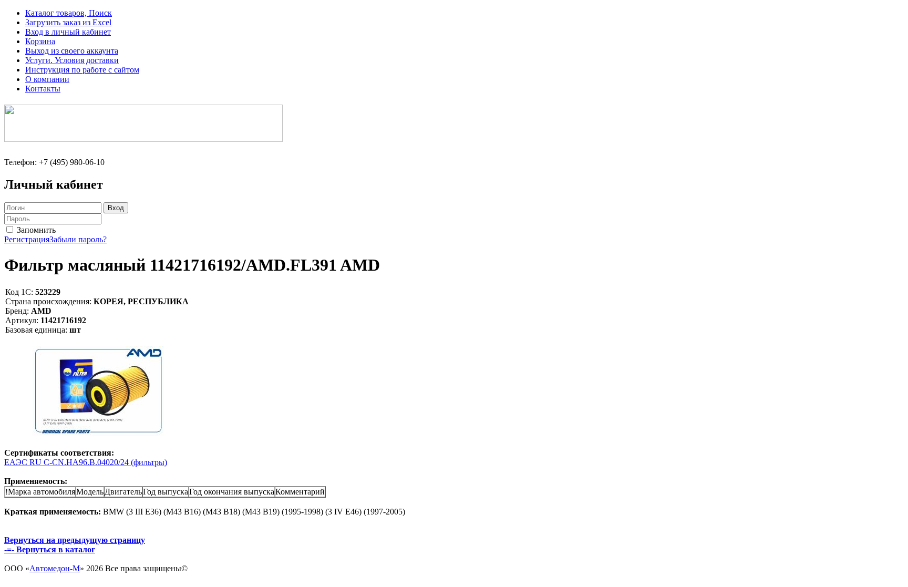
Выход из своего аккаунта (71, 50)
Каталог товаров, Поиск (68, 12)
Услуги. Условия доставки (72, 60)
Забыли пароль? (78, 239)
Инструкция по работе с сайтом (82, 69)
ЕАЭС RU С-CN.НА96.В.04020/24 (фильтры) (85, 462)
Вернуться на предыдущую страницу (74, 539)
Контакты (42, 88)
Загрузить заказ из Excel (68, 22)
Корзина (40, 41)
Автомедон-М (54, 568)
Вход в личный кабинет (68, 31)
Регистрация (26, 239)
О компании (47, 79)
